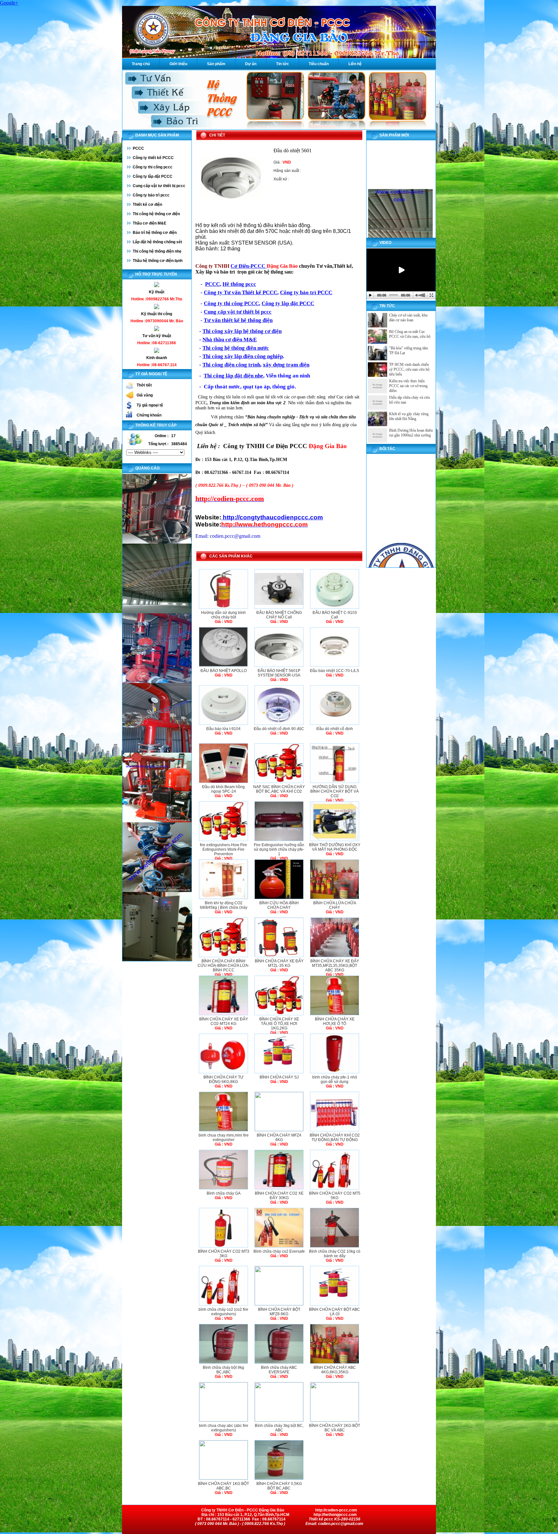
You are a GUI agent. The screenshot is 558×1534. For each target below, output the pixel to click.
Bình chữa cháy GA (224, 1193)
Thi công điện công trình (231, 365)
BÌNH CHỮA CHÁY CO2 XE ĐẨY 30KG (279, 1195)
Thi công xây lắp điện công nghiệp (242, 356)
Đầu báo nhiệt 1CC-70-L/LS (334, 670)
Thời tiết (144, 385)
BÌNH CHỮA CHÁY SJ (279, 1077)
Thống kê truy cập (156, 425)
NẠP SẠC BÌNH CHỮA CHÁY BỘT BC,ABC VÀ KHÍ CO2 (279, 789)
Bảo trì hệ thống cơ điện (155, 232)
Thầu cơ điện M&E (149, 223)
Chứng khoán (149, 415)
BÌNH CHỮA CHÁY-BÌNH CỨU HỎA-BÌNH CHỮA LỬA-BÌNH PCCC (223, 965)
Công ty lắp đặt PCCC (152, 176)
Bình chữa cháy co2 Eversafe (279, 1251)
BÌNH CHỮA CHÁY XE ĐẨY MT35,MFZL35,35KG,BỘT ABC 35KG (334, 965)
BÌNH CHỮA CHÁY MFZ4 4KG (279, 1137)
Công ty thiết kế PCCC (153, 157)
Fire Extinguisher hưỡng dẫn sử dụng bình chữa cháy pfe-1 (279, 849)
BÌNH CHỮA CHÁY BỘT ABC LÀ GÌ (334, 1311)
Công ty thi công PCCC (231, 303)
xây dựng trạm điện (286, 365)
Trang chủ (141, 64)
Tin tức (282, 64)
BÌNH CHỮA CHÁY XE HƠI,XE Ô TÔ (335, 1021)
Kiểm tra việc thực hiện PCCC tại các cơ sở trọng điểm (408, 386)
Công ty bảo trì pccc (151, 195)
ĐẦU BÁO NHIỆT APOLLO (224, 670)
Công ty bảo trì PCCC (306, 292)
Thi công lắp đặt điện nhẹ (233, 376)
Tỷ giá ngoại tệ (150, 405)
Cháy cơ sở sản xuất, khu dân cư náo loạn (408, 317)
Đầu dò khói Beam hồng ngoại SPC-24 (223, 789)
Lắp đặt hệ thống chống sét (157, 242)
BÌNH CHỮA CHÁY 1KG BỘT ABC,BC (223, 1485)
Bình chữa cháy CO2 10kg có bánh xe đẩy (334, 1253)
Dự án (250, 64)
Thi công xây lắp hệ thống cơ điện (242, 331)
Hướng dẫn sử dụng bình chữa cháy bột (223, 614)
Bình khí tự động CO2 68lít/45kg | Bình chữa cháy (223, 905)
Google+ (9, 2)
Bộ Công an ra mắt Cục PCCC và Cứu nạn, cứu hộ (409, 334)
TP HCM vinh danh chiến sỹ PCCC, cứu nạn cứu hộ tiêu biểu (409, 369)
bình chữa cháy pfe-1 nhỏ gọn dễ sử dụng (334, 1079)
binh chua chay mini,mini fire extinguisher (224, 1137)
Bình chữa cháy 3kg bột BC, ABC (279, 1427)
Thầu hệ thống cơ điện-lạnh (157, 260)
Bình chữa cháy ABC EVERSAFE (279, 1369)
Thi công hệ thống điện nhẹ (157, 251)
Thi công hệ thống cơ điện (156, 214)
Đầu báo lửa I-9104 (223, 729)
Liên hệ (355, 64)
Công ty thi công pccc (152, 167)
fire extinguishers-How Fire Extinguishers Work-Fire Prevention (223, 849)
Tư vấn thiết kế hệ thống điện (238, 320)
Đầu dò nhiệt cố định (334, 729)
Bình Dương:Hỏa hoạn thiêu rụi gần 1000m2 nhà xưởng (411, 432)
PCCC (138, 148)
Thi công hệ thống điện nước (235, 348)
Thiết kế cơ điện (147, 204)
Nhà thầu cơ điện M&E (229, 339)
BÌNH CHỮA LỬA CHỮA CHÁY (334, 905)
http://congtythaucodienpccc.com (272, 517)
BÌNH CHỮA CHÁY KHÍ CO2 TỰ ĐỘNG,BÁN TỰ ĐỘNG (335, 1137)
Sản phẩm (216, 64)
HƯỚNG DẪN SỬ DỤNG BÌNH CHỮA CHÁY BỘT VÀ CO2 (334, 791)
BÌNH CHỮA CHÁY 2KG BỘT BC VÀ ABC (334, 1427)
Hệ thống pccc (239, 284)
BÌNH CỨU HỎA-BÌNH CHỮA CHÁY (279, 905)
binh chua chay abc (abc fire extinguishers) (223, 1427)
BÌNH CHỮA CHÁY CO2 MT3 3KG (223, 1253)
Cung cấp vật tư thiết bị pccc (159, 186)
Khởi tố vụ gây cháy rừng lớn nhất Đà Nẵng (409, 416)
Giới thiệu (178, 64)
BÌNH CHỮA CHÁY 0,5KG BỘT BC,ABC (279, 1485)
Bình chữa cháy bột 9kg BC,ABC (223, 1369)
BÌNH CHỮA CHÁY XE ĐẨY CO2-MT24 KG (223, 1021)
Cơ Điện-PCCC (249, 266)
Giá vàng (145, 395)
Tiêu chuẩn (319, 64)
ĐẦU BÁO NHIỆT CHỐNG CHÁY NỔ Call (279, 614)
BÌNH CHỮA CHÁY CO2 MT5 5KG (334, 1195)
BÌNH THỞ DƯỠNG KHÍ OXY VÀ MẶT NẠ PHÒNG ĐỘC (334, 847)
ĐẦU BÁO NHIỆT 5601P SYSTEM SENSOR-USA (279, 672)
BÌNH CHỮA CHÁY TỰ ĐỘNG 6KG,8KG (223, 1079)
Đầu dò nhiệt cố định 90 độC (279, 729)
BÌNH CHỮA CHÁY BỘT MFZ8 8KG (279, 1311)
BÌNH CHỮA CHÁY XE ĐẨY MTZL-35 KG (279, 963)
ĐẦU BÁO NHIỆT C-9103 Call (335, 614)
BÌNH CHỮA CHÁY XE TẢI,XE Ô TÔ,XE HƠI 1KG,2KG (279, 1023)
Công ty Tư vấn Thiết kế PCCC (240, 292)
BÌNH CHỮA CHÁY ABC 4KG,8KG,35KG (335, 1369)
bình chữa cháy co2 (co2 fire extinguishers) (223, 1311)
